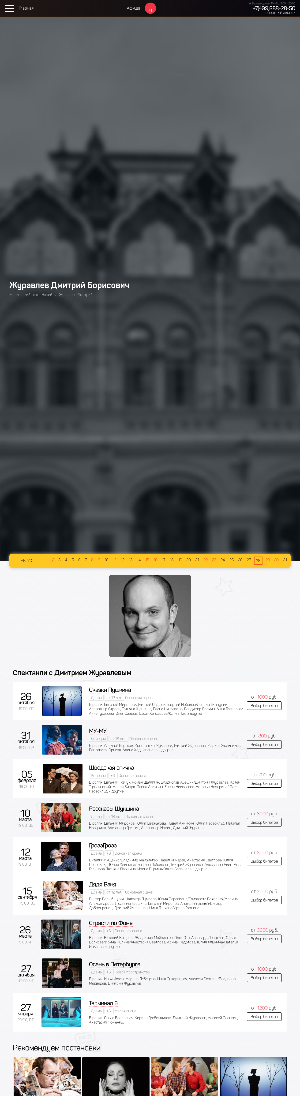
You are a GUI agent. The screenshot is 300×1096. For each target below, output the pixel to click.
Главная (26, 8)
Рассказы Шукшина (114, 808)
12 (122, 560)
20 (188, 560)
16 (156, 560)
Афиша (133, 8)
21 (197, 560)
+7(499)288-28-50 (274, 8)
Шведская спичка (111, 767)
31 (285, 560)
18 (172, 560)
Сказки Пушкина (110, 689)
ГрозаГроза (103, 845)
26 (240, 560)
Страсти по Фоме (111, 923)
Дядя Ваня (102, 884)
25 (231, 560)
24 (223, 560)
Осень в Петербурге (114, 964)
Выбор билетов (264, 705)
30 (276, 560)
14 (139, 560)
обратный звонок (280, 12)
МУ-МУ (98, 730)
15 (147, 560)
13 (130, 560)
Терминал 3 (103, 1003)
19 (180, 560)
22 (205, 560)
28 (258, 560)
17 (163, 560)
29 (268, 560)
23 (214, 560)
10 (107, 560)
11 (114, 560)
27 (249, 560)
